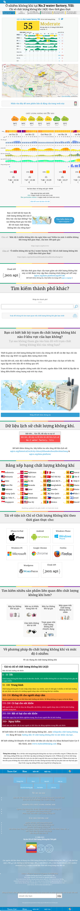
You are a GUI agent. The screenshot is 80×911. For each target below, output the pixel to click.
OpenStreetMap (66, 96)
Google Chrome (40, 548)
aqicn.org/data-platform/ (40, 454)
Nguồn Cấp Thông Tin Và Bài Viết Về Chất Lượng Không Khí (39, 809)
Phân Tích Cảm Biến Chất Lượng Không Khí (38, 813)
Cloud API (51, 564)
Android (40, 531)
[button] (43, 74)
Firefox (63, 548)
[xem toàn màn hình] (62, 19)
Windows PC (17, 548)
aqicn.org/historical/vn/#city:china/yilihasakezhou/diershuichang (39, 451)
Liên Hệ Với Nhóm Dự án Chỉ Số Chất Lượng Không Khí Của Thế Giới (38, 798)
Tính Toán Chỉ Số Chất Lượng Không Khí (39, 825)
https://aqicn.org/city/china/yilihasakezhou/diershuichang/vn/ (40, 257)
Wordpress (28, 565)
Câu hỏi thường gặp (38, 818)
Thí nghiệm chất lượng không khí (38, 811)
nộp (59, 896)
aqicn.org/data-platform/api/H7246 (49, 275)
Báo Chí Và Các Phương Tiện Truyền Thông (39, 800)
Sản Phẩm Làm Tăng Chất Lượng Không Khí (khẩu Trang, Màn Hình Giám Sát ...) (39, 829)
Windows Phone (63, 531)
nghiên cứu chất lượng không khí (38, 804)
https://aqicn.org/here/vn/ (40, 246)
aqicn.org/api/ (67, 278)
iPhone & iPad (17, 531)
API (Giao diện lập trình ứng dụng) (39, 831)
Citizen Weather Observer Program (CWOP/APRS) (39, 873)
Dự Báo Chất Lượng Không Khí (38, 827)
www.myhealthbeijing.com (44, 743)
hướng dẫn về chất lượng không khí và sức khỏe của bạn (47, 735)
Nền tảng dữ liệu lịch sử (39, 833)
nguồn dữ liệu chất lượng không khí (38, 823)
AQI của (28, 19)
